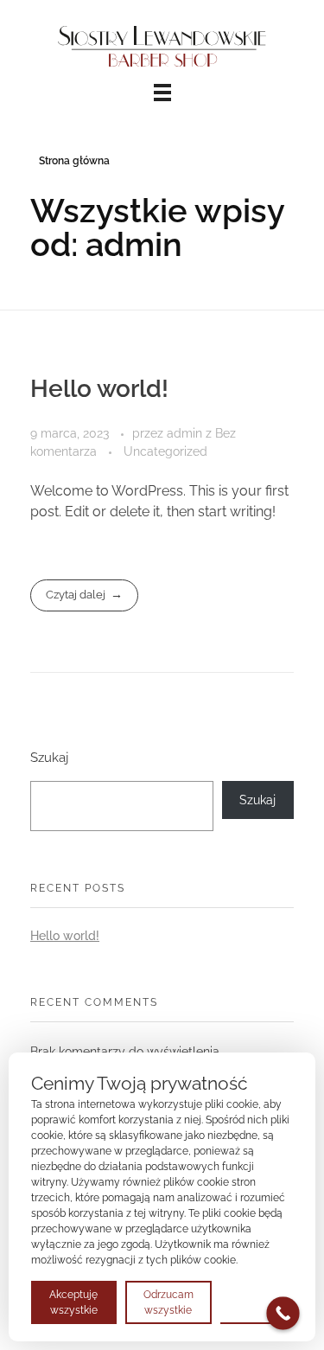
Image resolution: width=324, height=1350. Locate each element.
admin (186, 433)
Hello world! (99, 388)
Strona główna (74, 161)
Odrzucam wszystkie (168, 1302)
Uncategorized (165, 451)
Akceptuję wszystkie (73, 1302)
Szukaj (49, 757)
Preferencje (256, 1302)
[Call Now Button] (283, 1313)
